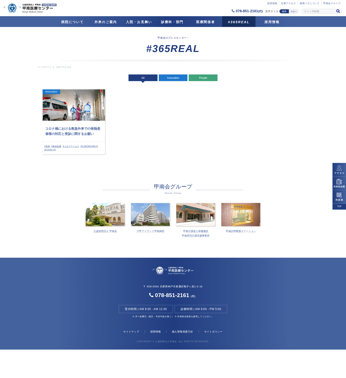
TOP (339, 206)
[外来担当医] (339, 183)
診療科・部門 (172, 22)
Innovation (173, 77)
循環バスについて (310, 3)
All (142, 77)
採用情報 (272, 22)
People (203, 77)
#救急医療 (56, 146)
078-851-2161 (249, 11)
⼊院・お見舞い (139, 22)
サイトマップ (131, 331)
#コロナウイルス (71, 146)
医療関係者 (205, 22)
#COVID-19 (50, 150)
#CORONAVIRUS (89, 146)
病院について (72, 22)
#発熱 (47, 146)
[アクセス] (339, 170)
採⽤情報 (272, 3)
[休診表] (339, 197)
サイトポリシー (213, 331)
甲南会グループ (332, 3)
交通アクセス (288, 3)
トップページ (44, 67)
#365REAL (239, 22)
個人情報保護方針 (182, 331)
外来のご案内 (106, 22)
